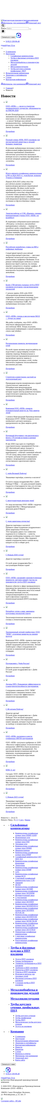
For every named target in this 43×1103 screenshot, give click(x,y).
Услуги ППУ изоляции (24, 959)
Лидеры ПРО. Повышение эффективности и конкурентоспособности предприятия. (23, 685)
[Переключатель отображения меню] (2, 48)
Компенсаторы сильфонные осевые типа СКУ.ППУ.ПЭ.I (26, 905)
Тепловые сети (21, 844)
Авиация (19, 883)
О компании (11, 52)
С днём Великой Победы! (16, 473)
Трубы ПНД (20, 1020)
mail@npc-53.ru (9, 45)
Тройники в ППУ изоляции (26, 968)
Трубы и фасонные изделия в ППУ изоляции (23, 951)
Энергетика (20, 865)
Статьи (8, 77)
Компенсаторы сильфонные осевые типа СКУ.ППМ (26, 892)
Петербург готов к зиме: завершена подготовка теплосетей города (20, 612)
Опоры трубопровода (24, 961)
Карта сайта (20, 1060)
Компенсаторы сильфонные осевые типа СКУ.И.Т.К (26, 924)
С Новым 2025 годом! (15, 797)
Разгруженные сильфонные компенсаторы (26, 941)
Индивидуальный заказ (24, 895)
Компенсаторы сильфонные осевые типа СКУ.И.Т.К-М (26, 920)
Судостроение (21, 898)
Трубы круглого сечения (25, 1016)
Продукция (10, 54)
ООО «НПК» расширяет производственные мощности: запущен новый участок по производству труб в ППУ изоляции (24, 580)
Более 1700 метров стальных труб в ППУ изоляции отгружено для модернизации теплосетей (22, 287)
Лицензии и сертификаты (16, 75)
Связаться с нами (8, 37)
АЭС (17, 872)
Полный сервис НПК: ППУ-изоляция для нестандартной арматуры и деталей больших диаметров (23, 142)
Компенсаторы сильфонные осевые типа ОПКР (26, 854)
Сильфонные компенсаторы (22, 56)
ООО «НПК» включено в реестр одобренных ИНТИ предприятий (19, 737)
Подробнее (10, 131)
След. (21, 820)
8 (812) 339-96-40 (13, 41)
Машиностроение (22, 850)
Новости (18, 1047)
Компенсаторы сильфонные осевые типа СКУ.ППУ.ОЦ (26, 916)
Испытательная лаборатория (17, 73)
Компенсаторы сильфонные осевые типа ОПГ (26, 841)
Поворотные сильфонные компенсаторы (25, 933)
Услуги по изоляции (23, 1026)
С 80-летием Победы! (14, 709)
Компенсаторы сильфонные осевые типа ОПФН (26, 847)
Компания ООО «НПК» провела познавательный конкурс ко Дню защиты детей (22, 410)
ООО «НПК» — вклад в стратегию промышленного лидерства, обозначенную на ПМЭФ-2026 (23, 108)
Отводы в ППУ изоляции (25, 972)
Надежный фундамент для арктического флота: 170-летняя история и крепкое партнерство (22, 438)
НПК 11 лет (10, 770)
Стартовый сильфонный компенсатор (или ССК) (25, 879)
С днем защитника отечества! (18, 521)
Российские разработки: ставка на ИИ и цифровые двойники (22, 248)
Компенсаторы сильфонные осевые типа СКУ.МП (26, 888)
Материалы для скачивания (14, 23)
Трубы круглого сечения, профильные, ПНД (21, 70)
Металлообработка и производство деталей (25, 991)
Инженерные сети (22, 838)
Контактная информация (16, 79)
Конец (27, 820)
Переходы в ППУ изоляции (26, 970)
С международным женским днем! (20, 501)
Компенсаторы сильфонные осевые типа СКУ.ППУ (26, 901)
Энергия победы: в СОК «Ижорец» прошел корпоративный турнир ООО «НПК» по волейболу (23, 215)
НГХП (18, 885)
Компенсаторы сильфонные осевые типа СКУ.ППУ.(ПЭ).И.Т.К (26, 910)
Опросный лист (34, 23)
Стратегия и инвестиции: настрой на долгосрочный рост (21, 378)
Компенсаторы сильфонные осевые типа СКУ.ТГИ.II (26, 929)
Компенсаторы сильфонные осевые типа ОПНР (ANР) (26, 834)
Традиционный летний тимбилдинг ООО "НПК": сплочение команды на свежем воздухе (23, 634)
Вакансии (19, 1049)
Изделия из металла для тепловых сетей (25, 975)
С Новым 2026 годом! (15, 555)
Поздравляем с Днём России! (18, 663)
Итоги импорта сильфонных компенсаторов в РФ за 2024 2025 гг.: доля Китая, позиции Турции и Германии (24, 175)
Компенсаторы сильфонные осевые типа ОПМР (26, 869)
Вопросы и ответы (22, 1054)
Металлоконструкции (19, 67)
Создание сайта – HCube (11, 1101)
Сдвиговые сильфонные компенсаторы (25, 937)
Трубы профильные (23, 1018)
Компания (17, 1031)
